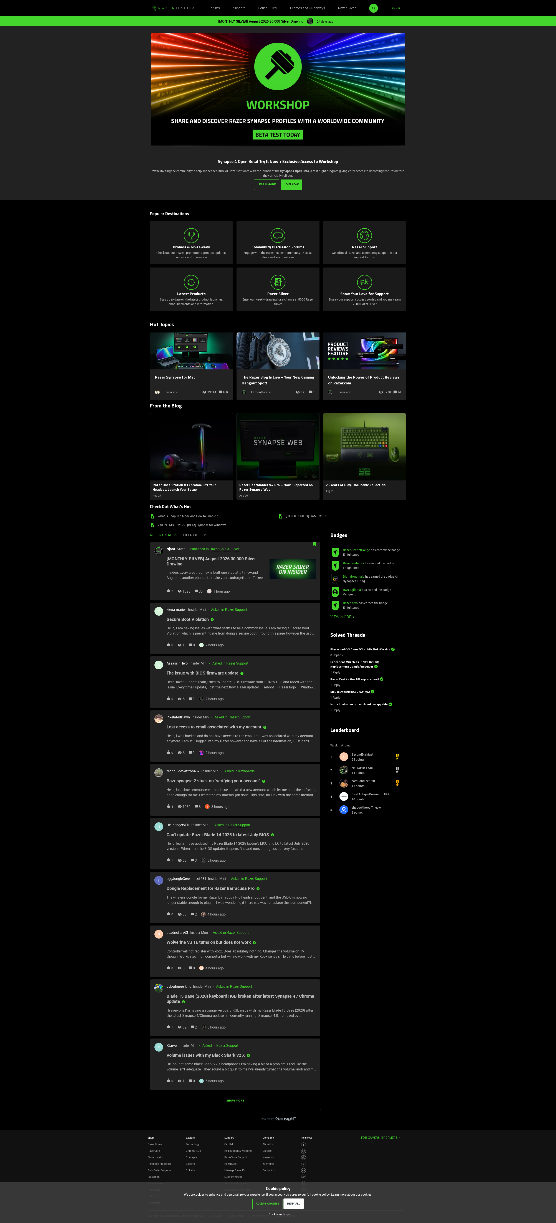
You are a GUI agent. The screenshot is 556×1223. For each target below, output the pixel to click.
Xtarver (172, 1045)
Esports (190, 1163)
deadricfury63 (177, 932)
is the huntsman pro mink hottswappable (359, 704)
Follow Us (306, 1137)
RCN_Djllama (352, 590)
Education (154, 1176)
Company (268, 1137)
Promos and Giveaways (307, 8)
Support (239, 8)
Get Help (229, 1144)
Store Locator (155, 1157)
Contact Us (269, 1170)
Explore (190, 1137)
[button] (278, 1214)
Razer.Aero (350, 603)
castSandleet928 (363, 781)
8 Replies (336, 655)
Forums (214, 8)
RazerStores (155, 1144)
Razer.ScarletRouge (356, 550)
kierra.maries (176, 609)
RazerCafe (154, 1150)
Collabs (190, 1170)
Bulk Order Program (159, 1170)
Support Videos (233, 1176)
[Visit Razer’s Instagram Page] (303, 1151)
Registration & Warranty (238, 1150)
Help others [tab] (195, 535)
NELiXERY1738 (362, 768)
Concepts (191, 1157)
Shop (151, 1137)
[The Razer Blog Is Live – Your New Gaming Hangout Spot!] (278, 366)
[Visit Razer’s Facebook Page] (303, 1145)
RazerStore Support (235, 1157)
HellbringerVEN (178, 825)
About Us (268, 1144)
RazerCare (230, 1163)
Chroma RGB (193, 1150)
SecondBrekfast (362, 754)
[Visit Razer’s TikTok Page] (303, 1177)
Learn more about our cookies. (351, 1194)
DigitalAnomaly (353, 576)
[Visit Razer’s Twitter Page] (303, 1164)
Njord (171, 549)
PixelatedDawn (178, 717)
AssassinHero (177, 663)
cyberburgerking (179, 986)
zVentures (268, 1163)
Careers (267, 1150)
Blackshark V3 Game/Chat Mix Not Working (360, 649)
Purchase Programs (159, 1163)
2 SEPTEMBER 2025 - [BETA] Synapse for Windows (192, 525)
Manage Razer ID (234, 1170)
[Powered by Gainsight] (278, 1120)
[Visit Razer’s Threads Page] (303, 1157)
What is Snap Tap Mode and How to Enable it (188, 516)
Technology (192, 1144)
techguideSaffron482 (183, 771)
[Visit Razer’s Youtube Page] (303, 1170)
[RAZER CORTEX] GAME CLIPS (306, 516)
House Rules (267, 8)
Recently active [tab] (165, 535)
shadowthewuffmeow (366, 807)
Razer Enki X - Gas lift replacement (354, 679)
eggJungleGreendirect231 (186, 878)
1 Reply (335, 672)
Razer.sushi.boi (353, 563)
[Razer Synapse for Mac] (191, 366)
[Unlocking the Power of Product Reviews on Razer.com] (364, 366)
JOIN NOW (292, 184)
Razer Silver (347, 8)
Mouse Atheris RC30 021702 (350, 692)
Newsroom (269, 1157)
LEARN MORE (267, 184)
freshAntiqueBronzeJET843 (370, 794)
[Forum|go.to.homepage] (172, 8)
